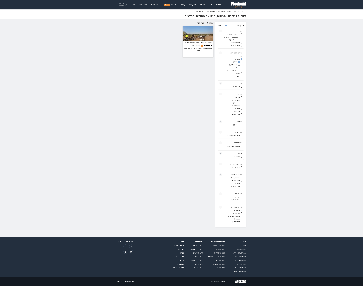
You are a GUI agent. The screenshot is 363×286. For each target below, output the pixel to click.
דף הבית (244, 11)
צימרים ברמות (199, 264)
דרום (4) (237, 76)
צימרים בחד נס (240, 260)
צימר (244, 245)
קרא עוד (198, 50)
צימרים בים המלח (219, 264)
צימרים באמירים (198, 253)
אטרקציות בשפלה (210, 11)
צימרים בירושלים (240, 271)
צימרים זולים (241, 264)
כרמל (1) (234, 67)
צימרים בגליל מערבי (197, 249)
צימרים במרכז (220, 268)
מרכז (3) (237, 59)
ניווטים (229, 11)
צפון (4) (237, 73)
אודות (182, 253)
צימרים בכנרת (199, 257)
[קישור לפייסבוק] (131, 246)
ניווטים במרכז (221, 11)
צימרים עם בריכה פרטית (216, 257)
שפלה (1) (234, 62)
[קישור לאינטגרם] (125, 246)
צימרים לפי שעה (178, 268)
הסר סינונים (221, 25)
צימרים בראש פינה (197, 245)
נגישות (223, 282)
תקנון (182, 260)
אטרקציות (236, 11)
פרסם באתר (179, 257)
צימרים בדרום (220, 249)
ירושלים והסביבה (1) (232, 70)
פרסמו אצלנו (155, 5)
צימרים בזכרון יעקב (239, 253)
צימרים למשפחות (219, 245)
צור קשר (181, 249)
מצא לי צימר (143, 5)
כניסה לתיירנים (178, 245)
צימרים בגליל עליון (197, 260)
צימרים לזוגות (220, 260)
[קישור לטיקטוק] (125, 252)
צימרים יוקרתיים (219, 253)
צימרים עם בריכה (240, 268)
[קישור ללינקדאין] (131, 252)
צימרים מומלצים (240, 257)
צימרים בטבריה (199, 268)
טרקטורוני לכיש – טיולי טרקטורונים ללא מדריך (195, 43)
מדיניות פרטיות (215, 282)
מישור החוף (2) (233, 65)
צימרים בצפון (241, 249)
